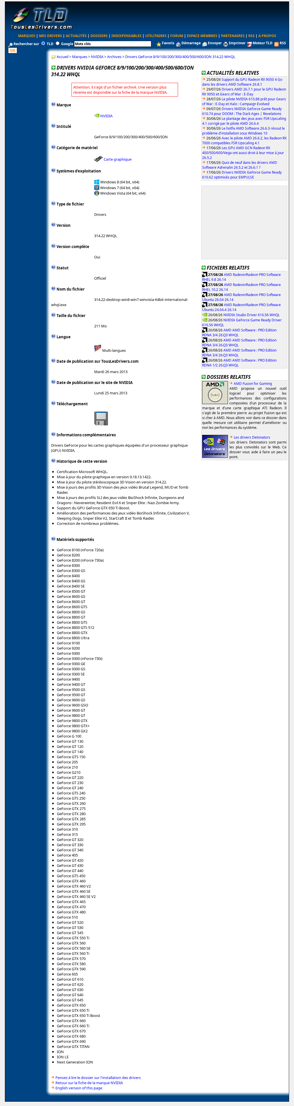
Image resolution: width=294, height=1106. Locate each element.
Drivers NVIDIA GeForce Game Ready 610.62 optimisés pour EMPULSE (242, 175)
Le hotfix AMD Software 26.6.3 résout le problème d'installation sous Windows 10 (243, 131)
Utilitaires (156, 35)
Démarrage (191, 43)
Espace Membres (202, 35)
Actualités (76, 35)
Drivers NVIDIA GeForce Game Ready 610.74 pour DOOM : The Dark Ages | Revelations (242, 111)
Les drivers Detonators (252, 437)
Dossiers (99, 35)
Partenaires (233, 35)
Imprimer (237, 43)
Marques (26, 35)
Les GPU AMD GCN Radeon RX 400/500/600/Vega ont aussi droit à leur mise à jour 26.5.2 (243, 152)
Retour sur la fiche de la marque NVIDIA (89, 1082)
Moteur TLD (262, 43)
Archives (114, 56)
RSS (251, 35)
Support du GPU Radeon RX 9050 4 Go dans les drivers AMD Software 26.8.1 (242, 82)
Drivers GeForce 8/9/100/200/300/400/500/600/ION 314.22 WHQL (180, 56)
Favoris (168, 43)
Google (67, 43)
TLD (50, 43)
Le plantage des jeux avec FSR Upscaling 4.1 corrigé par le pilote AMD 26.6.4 (244, 121)
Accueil (62, 56)
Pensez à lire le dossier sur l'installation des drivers (98, 1077)
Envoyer (215, 43)
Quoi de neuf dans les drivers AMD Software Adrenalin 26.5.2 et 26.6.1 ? (239, 165)
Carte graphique (117, 159)
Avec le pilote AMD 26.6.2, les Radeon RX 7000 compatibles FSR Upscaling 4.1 (244, 140)
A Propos (267, 35)
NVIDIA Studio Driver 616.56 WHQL (251, 314)
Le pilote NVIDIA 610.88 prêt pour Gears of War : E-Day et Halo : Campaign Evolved (244, 101)
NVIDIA (97, 56)
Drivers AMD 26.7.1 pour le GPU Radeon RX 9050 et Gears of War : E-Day (244, 92)
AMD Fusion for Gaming (253, 383)
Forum (176, 35)
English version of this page (78, 1087)
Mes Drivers (50, 35)
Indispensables (126, 35)
